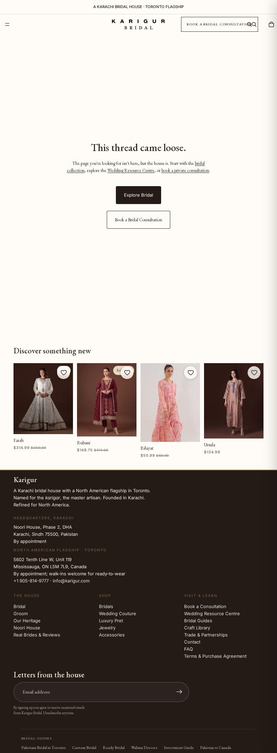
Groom (21, 613)
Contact (192, 642)
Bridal (19, 606)
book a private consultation (185, 170)
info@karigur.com (71, 580)
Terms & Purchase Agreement (215, 656)
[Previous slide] (21, 398)
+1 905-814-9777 (31, 580)
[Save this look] (63, 372)
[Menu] (7, 24)
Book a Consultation (205, 606)
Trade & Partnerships (206, 634)
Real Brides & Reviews (37, 634)
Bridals (106, 606)
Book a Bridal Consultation (219, 24)
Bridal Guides (198, 620)
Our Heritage (27, 620)
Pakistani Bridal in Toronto (43, 747)
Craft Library (197, 627)
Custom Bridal (84, 747)
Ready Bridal (114, 747)
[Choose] (63, 424)
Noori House (27, 627)
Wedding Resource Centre (130, 170)
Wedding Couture (117, 613)
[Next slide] (65, 398)
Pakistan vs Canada (215, 747)
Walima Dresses (144, 747)
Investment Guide (179, 747)
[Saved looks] (262, 24)
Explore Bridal (138, 195)
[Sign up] (179, 692)
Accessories (112, 634)
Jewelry (107, 627)
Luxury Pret (111, 620)
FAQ (188, 649)
